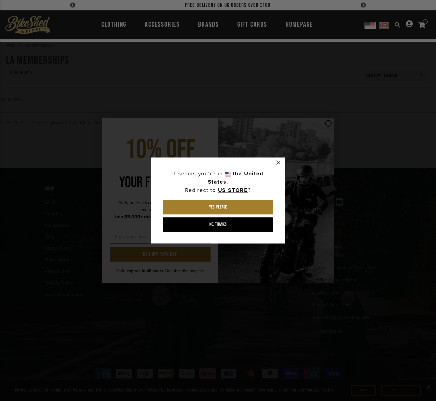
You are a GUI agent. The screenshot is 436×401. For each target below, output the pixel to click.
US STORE (233, 190)
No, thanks (218, 224)
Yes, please (218, 207)
